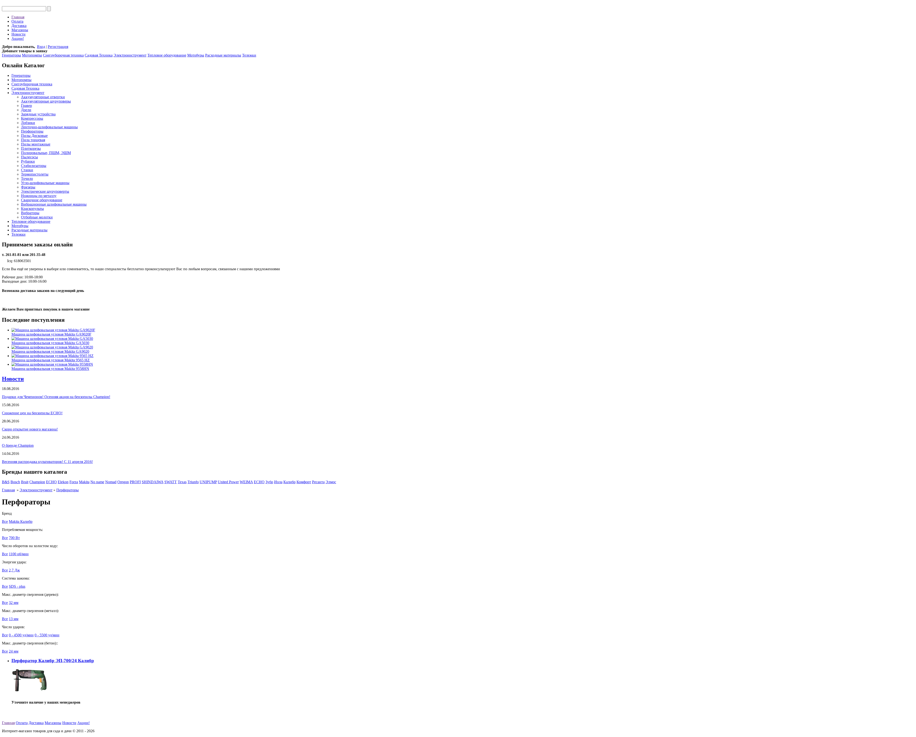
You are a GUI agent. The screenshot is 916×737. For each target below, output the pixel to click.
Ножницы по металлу (39, 196)
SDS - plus (17, 586)
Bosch (15, 482)
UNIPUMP (208, 482)
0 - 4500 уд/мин (21, 635)
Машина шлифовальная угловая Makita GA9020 (50, 351)
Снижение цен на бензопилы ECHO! (32, 413)
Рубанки (28, 161)
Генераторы (11, 55)
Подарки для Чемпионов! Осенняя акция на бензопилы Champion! (56, 397)
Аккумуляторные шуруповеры (46, 101)
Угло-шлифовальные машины (45, 183)
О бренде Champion (18, 445)
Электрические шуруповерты (45, 191)
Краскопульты (32, 209)
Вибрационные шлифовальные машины (54, 204)
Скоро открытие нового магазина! (30, 429)
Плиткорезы (31, 148)
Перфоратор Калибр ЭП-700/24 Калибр (52, 660)
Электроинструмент (130, 55)
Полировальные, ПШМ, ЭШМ (46, 153)
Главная (17, 17)
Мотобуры (195, 55)
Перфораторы (32, 131)
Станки (27, 170)
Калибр (289, 482)
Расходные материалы (223, 55)
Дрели (26, 110)
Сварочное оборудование (41, 200)
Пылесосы (29, 157)
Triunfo (193, 482)
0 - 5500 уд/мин (47, 635)
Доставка (18, 26)
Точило (27, 178)
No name (97, 482)
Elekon (63, 482)
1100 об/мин (19, 554)
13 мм (13, 619)
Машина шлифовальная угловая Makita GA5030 (50, 343)
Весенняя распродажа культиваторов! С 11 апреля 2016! (47, 462)
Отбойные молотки (37, 217)
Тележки (249, 55)
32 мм (13, 603)
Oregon (123, 482)
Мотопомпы (32, 55)
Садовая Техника (99, 55)
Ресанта (318, 482)
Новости (18, 34)
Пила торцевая (33, 140)
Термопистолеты (34, 174)
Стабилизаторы (33, 166)
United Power (228, 482)
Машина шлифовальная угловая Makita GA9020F (51, 334)
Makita (84, 482)
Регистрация (58, 47)
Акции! (17, 38)
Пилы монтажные (35, 144)
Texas (182, 482)
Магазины (19, 30)
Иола (278, 482)
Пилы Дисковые (34, 136)
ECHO (51, 482)
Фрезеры (28, 187)
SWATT (170, 482)
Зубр (269, 482)
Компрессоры (32, 118)
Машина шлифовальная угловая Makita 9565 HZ (50, 360)
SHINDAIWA (152, 482)
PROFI (135, 482)
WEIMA (246, 482)
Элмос (331, 482)
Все (5, 521)
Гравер (26, 106)
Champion (37, 482)
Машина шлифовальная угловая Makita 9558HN (50, 369)
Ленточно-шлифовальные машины (49, 127)
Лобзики (28, 123)
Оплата (17, 21)
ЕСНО (259, 482)
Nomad (110, 482)
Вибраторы (30, 213)
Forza (73, 482)
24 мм (13, 651)
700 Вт (14, 538)
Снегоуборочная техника (63, 55)
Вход (41, 47)
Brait (24, 482)
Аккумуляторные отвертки (43, 97)
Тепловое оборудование (166, 55)
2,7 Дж (14, 570)
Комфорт (304, 482)
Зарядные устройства (38, 114)
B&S (6, 482)
